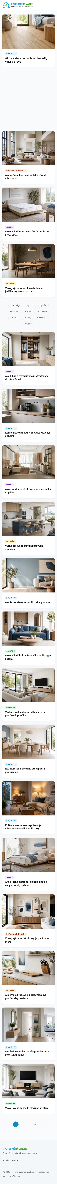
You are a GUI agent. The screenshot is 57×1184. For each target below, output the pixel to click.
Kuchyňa (14, 311)
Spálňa (43, 305)
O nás (6, 1160)
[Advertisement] (28, 99)
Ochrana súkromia (11, 1176)
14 (35, 1124)
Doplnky (27, 317)
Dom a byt (15, 305)
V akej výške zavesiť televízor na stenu (27, 1108)
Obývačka (30, 305)
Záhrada (14, 317)
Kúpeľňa (27, 311)
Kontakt (16, 1160)
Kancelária (41, 317)
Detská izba (42, 311)
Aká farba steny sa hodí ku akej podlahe (27, 602)
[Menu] (52, 5)
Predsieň (29, 323)
